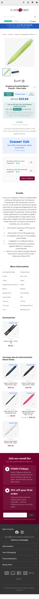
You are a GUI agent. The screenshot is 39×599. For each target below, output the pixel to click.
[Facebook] (17, 532)
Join (31, 515)
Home (4, 34)
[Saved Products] (32, 2)
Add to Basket (27, 178)
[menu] (2, 2)
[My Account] (28, 2)
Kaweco (11, 34)
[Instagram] (22, 532)
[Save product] (35, 87)
